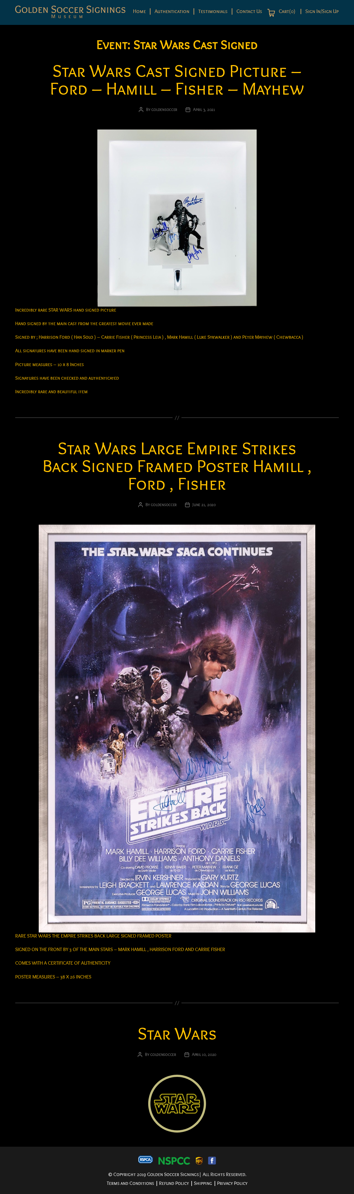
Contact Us (249, 11)
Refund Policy (174, 1183)
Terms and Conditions (130, 1183)
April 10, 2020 (204, 1054)
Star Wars (177, 1034)
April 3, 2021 (204, 109)
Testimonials (213, 11)
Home (139, 11)
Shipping (203, 1183)
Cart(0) (286, 11)
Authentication (172, 11)
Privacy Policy (232, 1183)
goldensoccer (164, 109)
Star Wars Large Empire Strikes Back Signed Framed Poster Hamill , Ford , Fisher (177, 466)
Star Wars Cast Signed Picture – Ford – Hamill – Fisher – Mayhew (177, 80)
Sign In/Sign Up (322, 11)
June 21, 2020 (204, 504)
